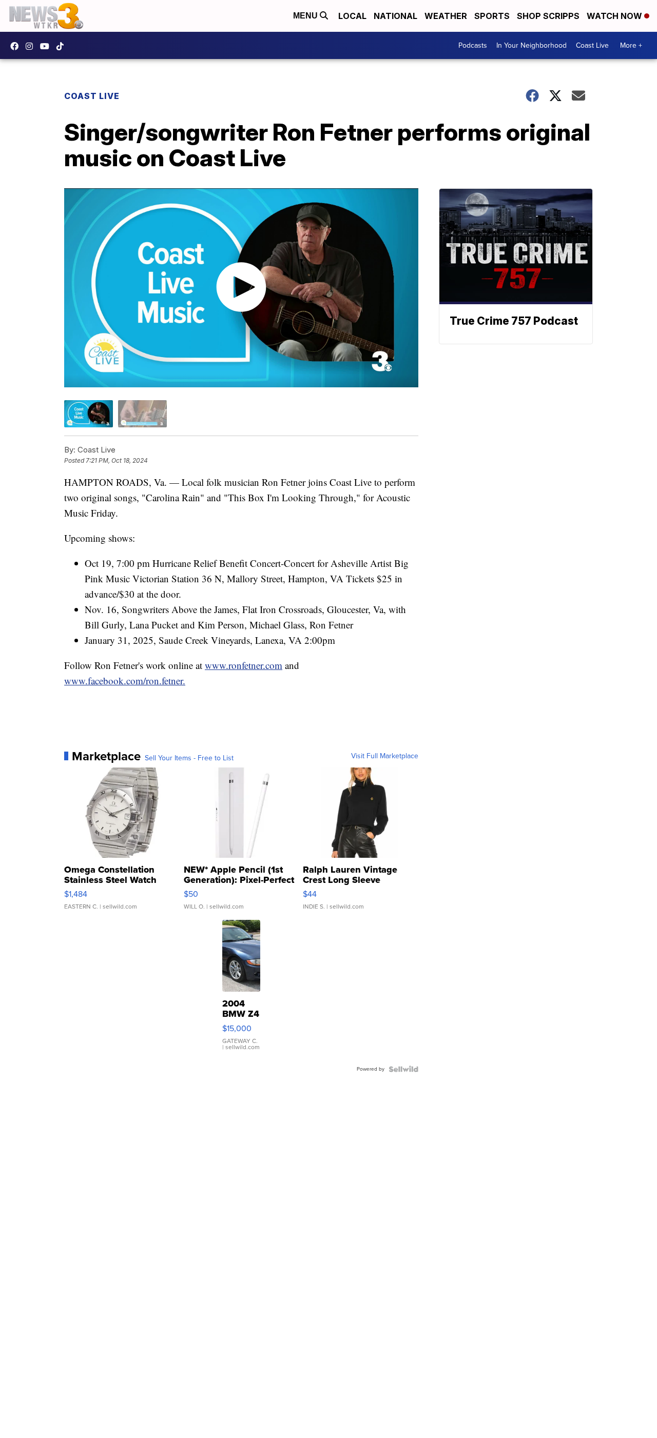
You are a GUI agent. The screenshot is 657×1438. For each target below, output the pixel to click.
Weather (445, 16)
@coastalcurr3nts (62, 46)
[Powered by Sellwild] (403, 1069)
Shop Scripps (548, 16)
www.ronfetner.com (243, 665)
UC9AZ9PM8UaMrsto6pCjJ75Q (47, 46)
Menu (306, 15)
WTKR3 (17, 46)
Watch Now (615, 16)
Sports (492, 16)
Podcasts (472, 45)
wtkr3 (32, 46)
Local (352, 16)
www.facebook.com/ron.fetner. (124, 680)
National (395, 16)
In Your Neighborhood (531, 45)
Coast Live (592, 45)
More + (631, 45)
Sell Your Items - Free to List (189, 758)
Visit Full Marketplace (384, 756)
